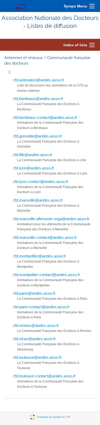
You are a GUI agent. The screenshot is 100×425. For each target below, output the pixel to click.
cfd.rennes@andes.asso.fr (36, 325)
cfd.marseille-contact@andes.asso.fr (45, 237)
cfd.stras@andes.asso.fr (34, 338)
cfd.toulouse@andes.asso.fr (37, 357)
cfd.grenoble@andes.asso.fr (37, 136)
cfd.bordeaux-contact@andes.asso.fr (45, 117)
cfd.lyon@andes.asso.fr (33, 168)
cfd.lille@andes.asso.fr (32, 154)
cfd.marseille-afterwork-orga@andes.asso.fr (51, 218)
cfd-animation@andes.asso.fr (38, 80)
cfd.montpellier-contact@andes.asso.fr (46, 274)
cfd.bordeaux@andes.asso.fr (38, 98)
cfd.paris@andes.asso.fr (34, 293)
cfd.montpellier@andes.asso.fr (39, 256)
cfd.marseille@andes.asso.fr (38, 200)
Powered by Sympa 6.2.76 (53, 416)
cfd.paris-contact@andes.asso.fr (41, 307)
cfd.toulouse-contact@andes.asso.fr (44, 376)
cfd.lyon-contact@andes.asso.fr (40, 181)
